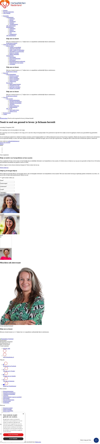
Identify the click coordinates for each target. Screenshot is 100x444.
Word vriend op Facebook (9, 366)
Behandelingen (10, 27)
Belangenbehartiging (14, 100)
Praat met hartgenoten (8, 12)
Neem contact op (4, 167)
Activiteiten (12, 64)
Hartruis (11, 20)
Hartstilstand (12, 21)
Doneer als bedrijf (13, 80)
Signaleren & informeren (15, 101)
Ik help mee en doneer (11, 43)
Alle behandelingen (11, 35)
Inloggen (5, 10)
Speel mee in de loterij (14, 87)
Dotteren (11, 30)
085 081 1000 (6, 348)
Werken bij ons (13, 111)
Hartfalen (11, 23)
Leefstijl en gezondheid (15, 47)
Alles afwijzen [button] (13, 438)
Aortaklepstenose (13, 24)
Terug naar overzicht (5, 142)
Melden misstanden (14, 54)
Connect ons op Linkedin (9, 376)
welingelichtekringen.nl (13, 141)
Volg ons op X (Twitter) (9, 371)
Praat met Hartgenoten (14, 58)
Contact (5, 114)
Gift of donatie (6, 13)
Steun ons (5, 73)
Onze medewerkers (14, 110)
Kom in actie (9, 83)
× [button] (23, 413)
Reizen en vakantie (14, 53)
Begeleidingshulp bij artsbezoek (17, 61)
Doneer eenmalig (13, 77)
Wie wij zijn (9, 108)
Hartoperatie (12, 31)
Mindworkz (38, 442)
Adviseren (11, 104)
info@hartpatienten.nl (8, 357)
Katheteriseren (12, 34)
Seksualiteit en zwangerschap (16, 51)
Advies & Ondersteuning (9, 44)
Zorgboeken (6, 402)
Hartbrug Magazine (14, 105)
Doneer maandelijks (14, 78)
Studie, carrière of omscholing (16, 50)
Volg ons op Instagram (8, 381)
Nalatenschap (12, 81)
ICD (10, 32)
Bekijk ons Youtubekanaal (9, 386)
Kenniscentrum (7, 113)
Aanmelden (3, 192)
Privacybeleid (14, 431)
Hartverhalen (12, 57)
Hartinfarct (12, 18)
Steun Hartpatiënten (11, 74)
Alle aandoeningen (11, 25)
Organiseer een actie (14, 85)
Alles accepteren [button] (13, 434)
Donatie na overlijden (14, 88)
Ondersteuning (10, 55)
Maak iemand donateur (15, 84)
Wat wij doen (9, 98)
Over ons (5, 97)
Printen (2, 144)
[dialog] (13, 427)
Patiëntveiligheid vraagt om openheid (12, 397)
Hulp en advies (10, 46)
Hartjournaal (12, 60)
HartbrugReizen (13, 107)
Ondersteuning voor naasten (16, 62)
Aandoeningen (10, 17)
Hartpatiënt (6, 16)
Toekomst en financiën (15, 48)
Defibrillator (12, 28)
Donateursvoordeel (14, 75)
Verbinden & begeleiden (15, 103)
